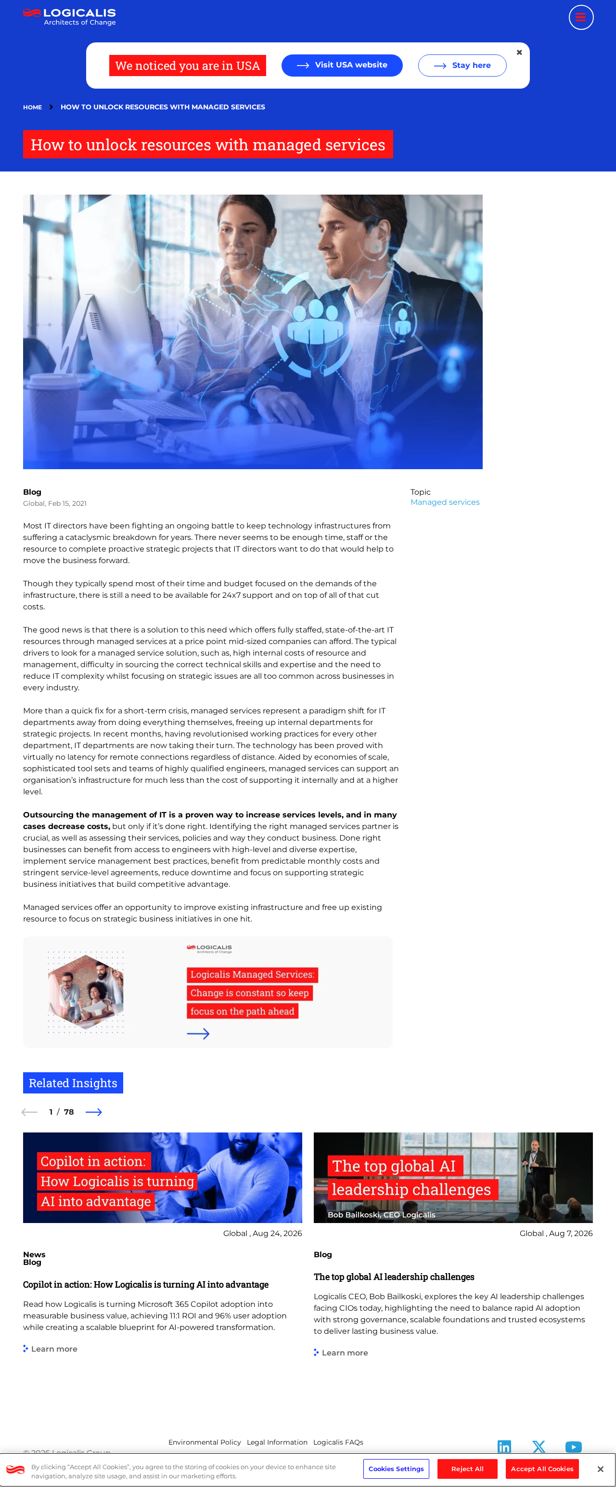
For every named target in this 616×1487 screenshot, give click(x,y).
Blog (32, 492)
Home (32, 107)
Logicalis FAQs (338, 1442)
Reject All (467, 1469)
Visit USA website (350, 64)
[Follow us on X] (539, 1450)
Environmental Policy (204, 1442)
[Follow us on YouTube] (573, 1450)
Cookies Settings (396, 1469)
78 (69, 1112)
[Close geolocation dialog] (520, 52)
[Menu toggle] (581, 17)
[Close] (600, 1469)
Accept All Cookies (542, 1469)
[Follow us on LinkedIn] (504, 1450)
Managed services (445, 502)
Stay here (470, 65)
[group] (162, 1270)
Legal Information (277, 1442)
